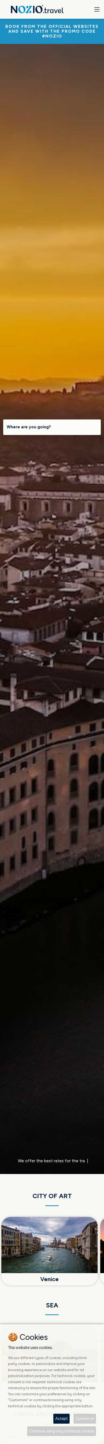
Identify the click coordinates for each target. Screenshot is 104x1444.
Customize (84, 1418)
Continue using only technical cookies (61, 1431)
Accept (61, 1418)
